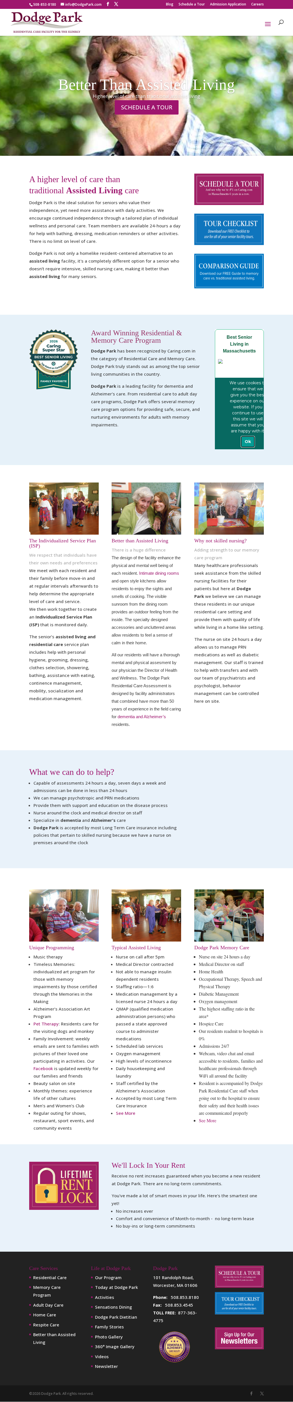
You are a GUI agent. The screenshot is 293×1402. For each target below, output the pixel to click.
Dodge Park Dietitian (116, 1317)
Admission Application (228, 5)
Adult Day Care (48, 1305)
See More (125, 1113)
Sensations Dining (113, 1307)
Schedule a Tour (192, 5)
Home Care (44, 1315)
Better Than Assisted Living (146, 84)
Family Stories (109, 1327)
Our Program (108, 1277)
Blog (169, 5)
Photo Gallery (109, 1337)
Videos (102, 1356)
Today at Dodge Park (116, 1287)
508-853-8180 (44, 4)
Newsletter (106, 1366)
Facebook (43, 1068)
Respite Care (46, 1325)
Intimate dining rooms (159, 573)
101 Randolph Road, (173, 1277)
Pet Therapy (46, 1024)
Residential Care (50, 1277)
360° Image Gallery (114, 1346)
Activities (104, 1297)
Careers (257, 5)
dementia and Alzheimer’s (142, 716)
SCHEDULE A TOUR (146, 107)
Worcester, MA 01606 (175, 1285)
